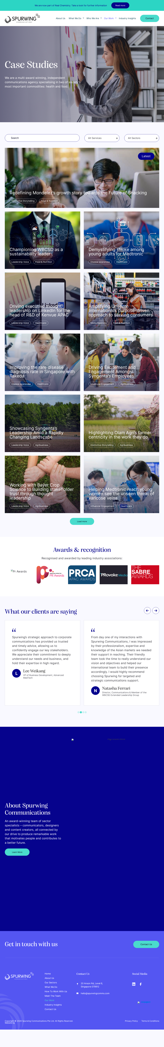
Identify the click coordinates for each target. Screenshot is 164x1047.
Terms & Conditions (150, 1025)
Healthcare (121, 262)
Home (48, 978)
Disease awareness (100, 262)
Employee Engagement (102, 384)
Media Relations (99, 323)
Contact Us (50, 1013)
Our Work (109, 18)
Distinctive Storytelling (23, 201)
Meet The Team (53, 1000)
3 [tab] (83, 716)
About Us (60, 18)
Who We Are (92, 18)
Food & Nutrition (49, 201)
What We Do (75, 18)
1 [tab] (78, 716)
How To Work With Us (56, 995)
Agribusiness (127, 384)
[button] (83, 18)
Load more (82, 521)
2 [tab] (81, 716)
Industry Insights (127, 18)
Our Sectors (51, 987)
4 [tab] (85, 716)
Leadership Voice (20, 262)
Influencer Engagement (102, 506)
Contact (150, 18)
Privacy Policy (131, 1025)
